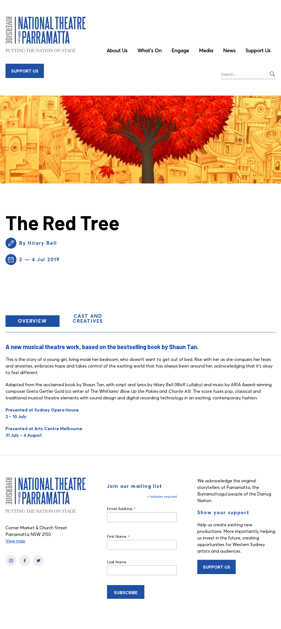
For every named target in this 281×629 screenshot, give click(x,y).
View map (15, 541)
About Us (117, 50)
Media (206, 50)
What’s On (149, 50)
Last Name (117, 562)
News (229, 50)
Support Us (258, 50)
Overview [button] (39, 322)
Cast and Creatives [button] (88, 318)
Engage (180, 50)
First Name (118, 536)
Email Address (121, 508)
